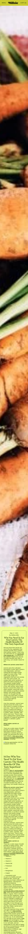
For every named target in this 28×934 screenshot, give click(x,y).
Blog (11, 770)
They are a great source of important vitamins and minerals (14, 737)
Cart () (23, 3)
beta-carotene (17, 910)
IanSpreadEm (19, 770)
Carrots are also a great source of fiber (14, 891)
